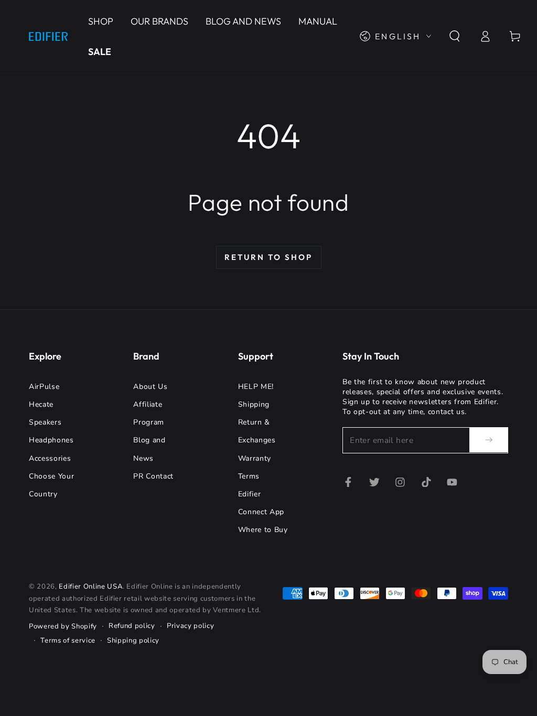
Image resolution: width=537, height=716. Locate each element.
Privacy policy (190, 626)
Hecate (41, 404)
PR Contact (153, 476)
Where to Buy (263, 530)
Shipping (254, 404)
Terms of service (67, 640)
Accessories (50, 458)
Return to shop (268, 257)
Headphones (51, 440)
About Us (150, 387)
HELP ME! (256, 387)
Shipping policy (133, 640)
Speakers (45, 422)
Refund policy (132, 626)
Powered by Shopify (63, 626)
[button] (455, 36)
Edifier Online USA (91, 586)
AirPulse (44, 387)
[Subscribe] (488, 439)
